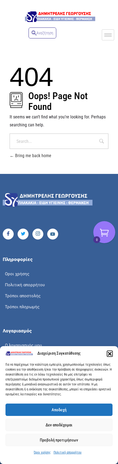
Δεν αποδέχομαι (59, 425)
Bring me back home (32, 155)
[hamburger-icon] (108, 34)
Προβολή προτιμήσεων (59, 440)
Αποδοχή (59, 409)
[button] (110, 353)
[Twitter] (23, 234)
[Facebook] (8, 234)
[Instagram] (37, 234)
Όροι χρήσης (42, 452)
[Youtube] (52, 234)
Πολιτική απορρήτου (68, 452)
